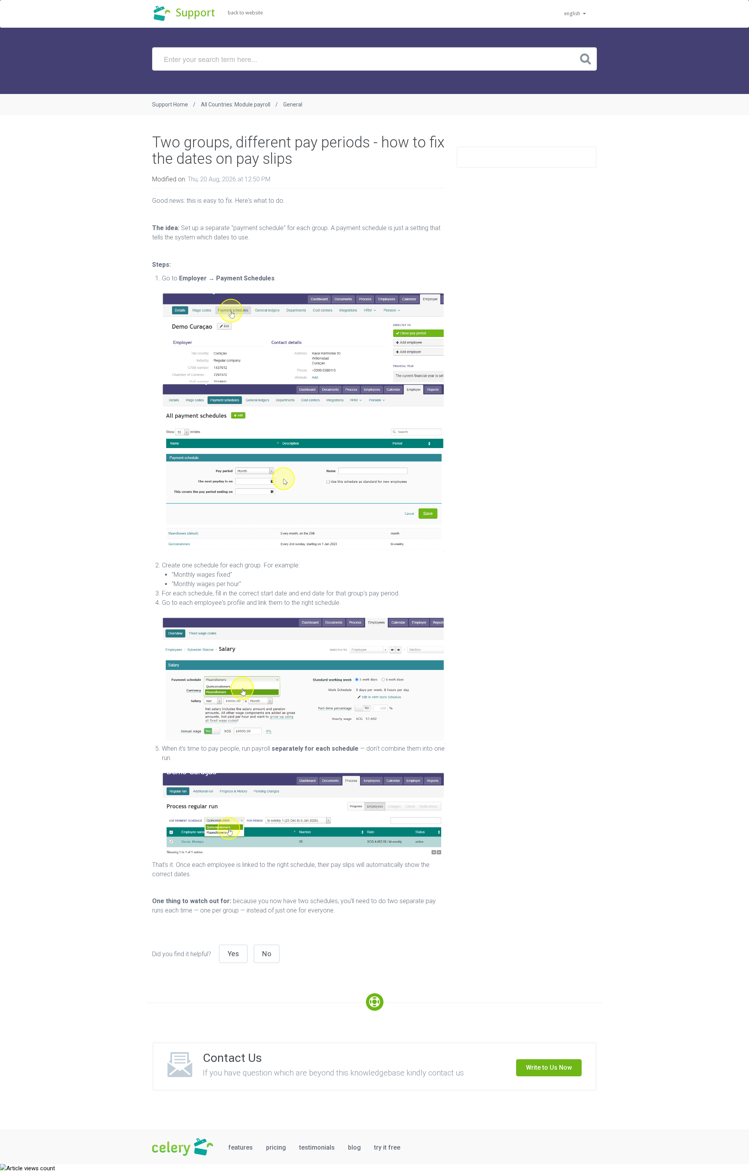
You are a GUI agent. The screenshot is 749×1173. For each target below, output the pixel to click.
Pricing (276, 1147)
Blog (354, 1147)
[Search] (585, 58)
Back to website (245, 13)
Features (240, 1147)
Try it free (387, 1147)
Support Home (170, 104)
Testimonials (317, 1147)
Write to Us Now (549, 1067)
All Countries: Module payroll (235, 104)
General (292, 104)
